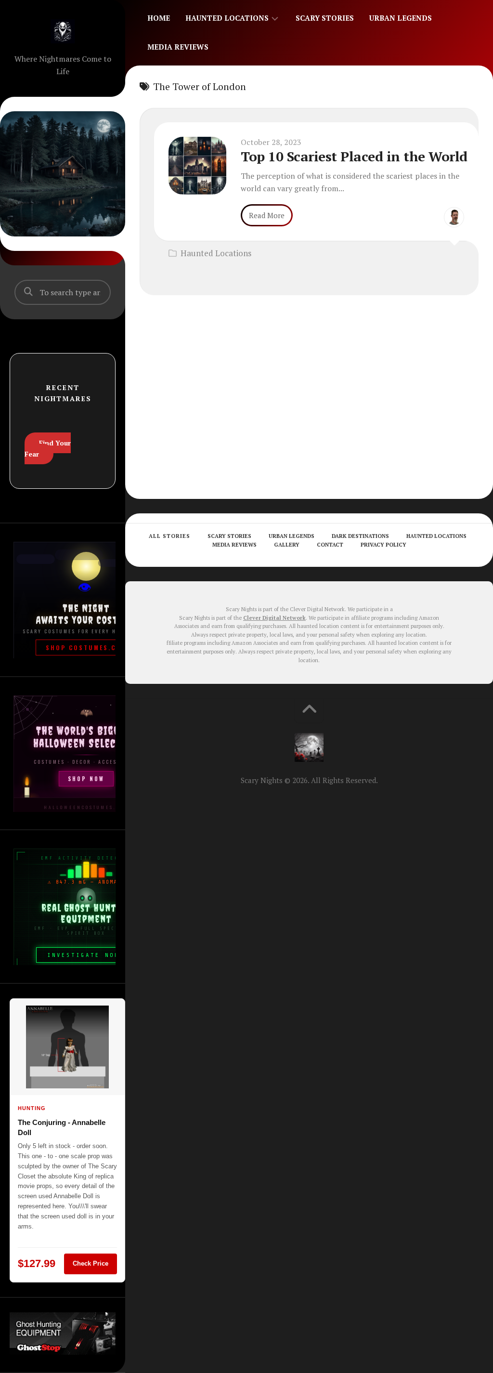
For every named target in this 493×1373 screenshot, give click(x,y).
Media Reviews (177, 47)
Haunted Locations (227, 18)
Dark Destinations (360, 536)
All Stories (169, 536)
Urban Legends (400, 18)
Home (158, 18)
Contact (330, 545)
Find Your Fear (48, 448)
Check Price (90, 1263)
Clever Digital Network (274, 618)
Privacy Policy (383, 545)
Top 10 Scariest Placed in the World (354, 156)
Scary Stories (325, 18)
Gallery (286, 545)
